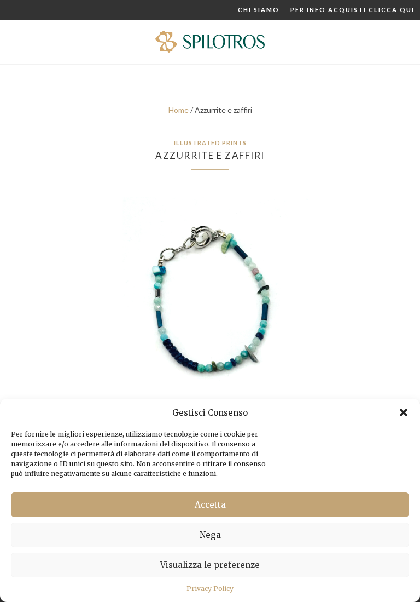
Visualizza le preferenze (210, 565)
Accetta (210, 505)
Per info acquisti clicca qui (352, 9)
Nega (210, 535)
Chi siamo (258, 9)
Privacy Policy (210, 588)
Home (178, 109)
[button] (403, 412)
